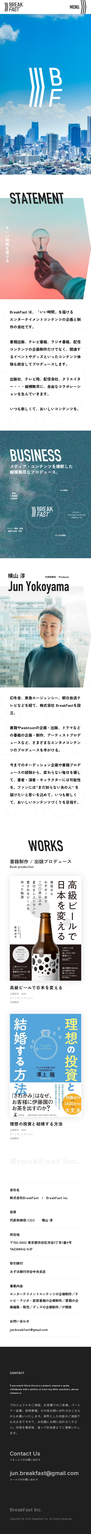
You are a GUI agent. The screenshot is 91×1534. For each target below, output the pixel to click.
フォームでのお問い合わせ (25, 1459)
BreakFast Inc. (26, 1509)
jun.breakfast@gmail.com (44, 1473)
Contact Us (25, 1453)
